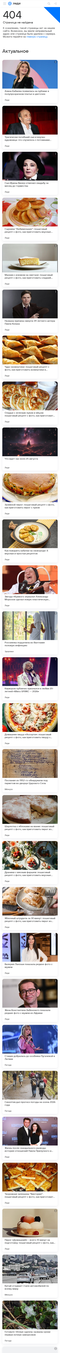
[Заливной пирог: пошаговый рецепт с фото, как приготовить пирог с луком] (30, 495)
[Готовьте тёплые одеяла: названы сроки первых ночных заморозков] (30, 1322)
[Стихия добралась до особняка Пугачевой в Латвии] (30, 1046)
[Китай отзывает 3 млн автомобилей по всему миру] (30, 1276)
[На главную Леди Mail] (16, 3)
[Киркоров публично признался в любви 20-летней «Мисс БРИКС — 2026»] (30, 678)
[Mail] (10, 3)
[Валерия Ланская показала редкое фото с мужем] (30, 954)
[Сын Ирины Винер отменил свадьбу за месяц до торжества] (30, 173)
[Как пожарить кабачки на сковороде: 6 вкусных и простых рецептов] (30, 540)
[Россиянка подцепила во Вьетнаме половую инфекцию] (30, 632)
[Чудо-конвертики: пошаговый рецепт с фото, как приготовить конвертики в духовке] (30, 357)
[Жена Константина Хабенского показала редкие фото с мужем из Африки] (30, 1000)
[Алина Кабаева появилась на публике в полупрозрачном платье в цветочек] (30, 81)
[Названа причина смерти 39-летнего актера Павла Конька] (30, 311)
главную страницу (37, 36)
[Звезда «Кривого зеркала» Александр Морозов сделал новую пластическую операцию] (30, 586)
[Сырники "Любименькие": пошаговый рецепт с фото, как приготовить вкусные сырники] (30, 219)
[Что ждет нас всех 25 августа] (30, 449)
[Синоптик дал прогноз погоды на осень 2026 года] (30, 1092)
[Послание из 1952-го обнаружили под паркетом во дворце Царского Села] (30, 770)
